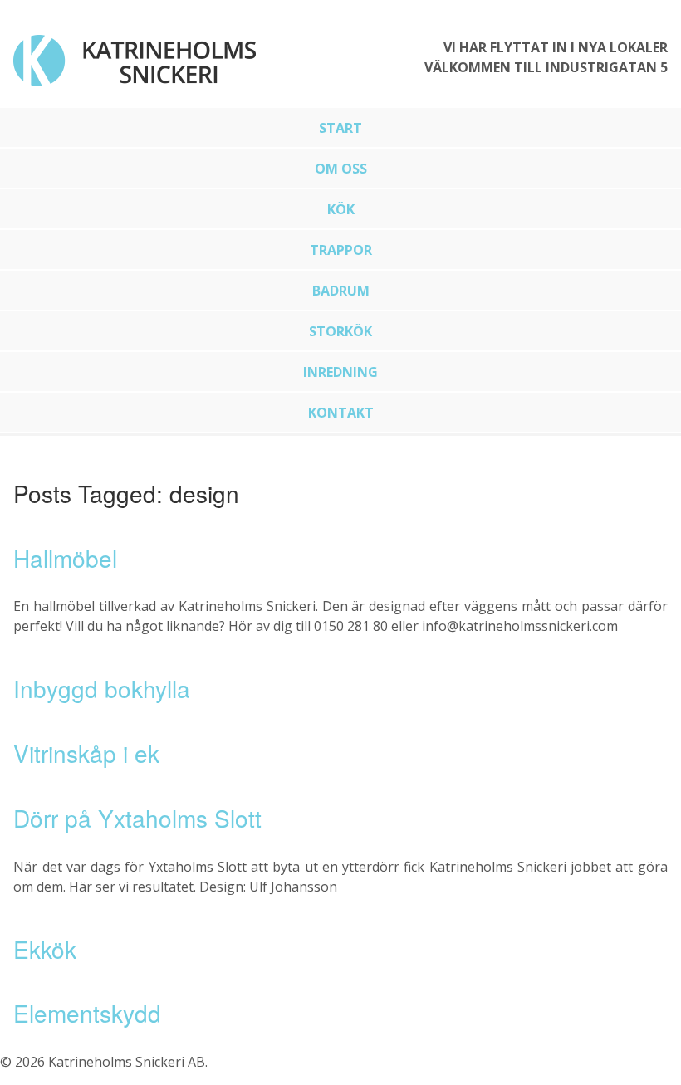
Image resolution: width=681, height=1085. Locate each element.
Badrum (341, 290)
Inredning (340, 372)
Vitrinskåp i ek (86, 753)
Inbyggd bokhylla (101, 688)
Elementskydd (87, 1012)
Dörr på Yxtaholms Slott (137, 817)
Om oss (341, 168)
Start (340, 128)
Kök (341, 209)
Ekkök (44, 948)
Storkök (340, 331)
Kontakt (341, 412)
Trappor (341, 250)
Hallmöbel (65, 557)
